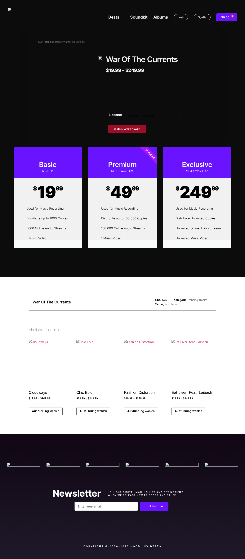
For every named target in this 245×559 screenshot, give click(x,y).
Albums (160, 17)
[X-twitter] (122, 532)
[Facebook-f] (100, 532)
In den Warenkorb (127, 129)
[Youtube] (166, 532)
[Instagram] (144, 532)
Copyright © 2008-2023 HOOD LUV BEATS (122, 546)
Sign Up (202, 17)
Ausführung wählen (45, 411)
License (115, 115)
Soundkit (139, 17)
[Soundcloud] (79, 532)
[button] (112, 93)
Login (181, 17)
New (174, 304)
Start (40, 42)
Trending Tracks (53, 42)
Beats (113, 17)
